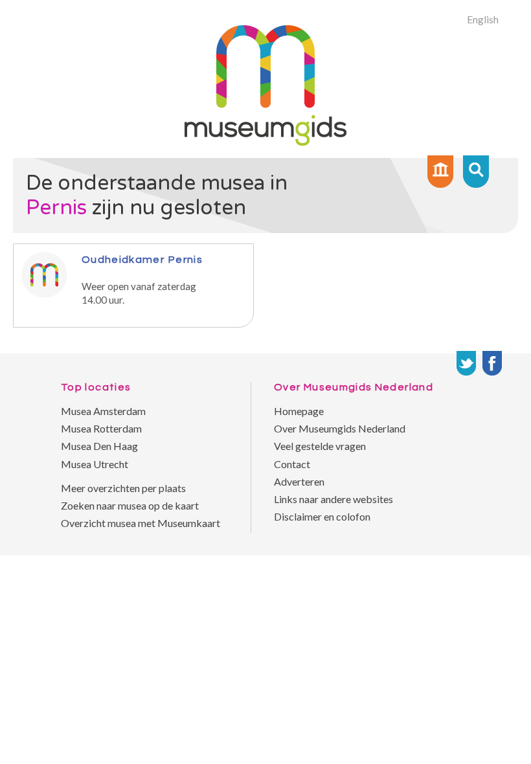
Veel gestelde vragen (320, 446)
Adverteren (299, 481)
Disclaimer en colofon (322, 516)
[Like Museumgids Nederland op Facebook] (492, 363)
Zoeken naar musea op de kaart (130, 505)
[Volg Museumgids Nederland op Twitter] (466, 363)
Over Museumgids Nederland (339, 428)
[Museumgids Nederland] (265, 141)
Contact (292, 464)
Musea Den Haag (99, 446)
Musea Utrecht (94, 464)
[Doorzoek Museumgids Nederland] (476, 171)
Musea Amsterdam (103, 411)
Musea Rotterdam (101, 428)
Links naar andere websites (333, 499)
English (483, 19)
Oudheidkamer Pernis (142, 259)
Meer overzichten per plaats (123, 488)
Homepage (299, 411)
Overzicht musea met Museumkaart (140, 523)
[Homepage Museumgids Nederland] (440, 171)
